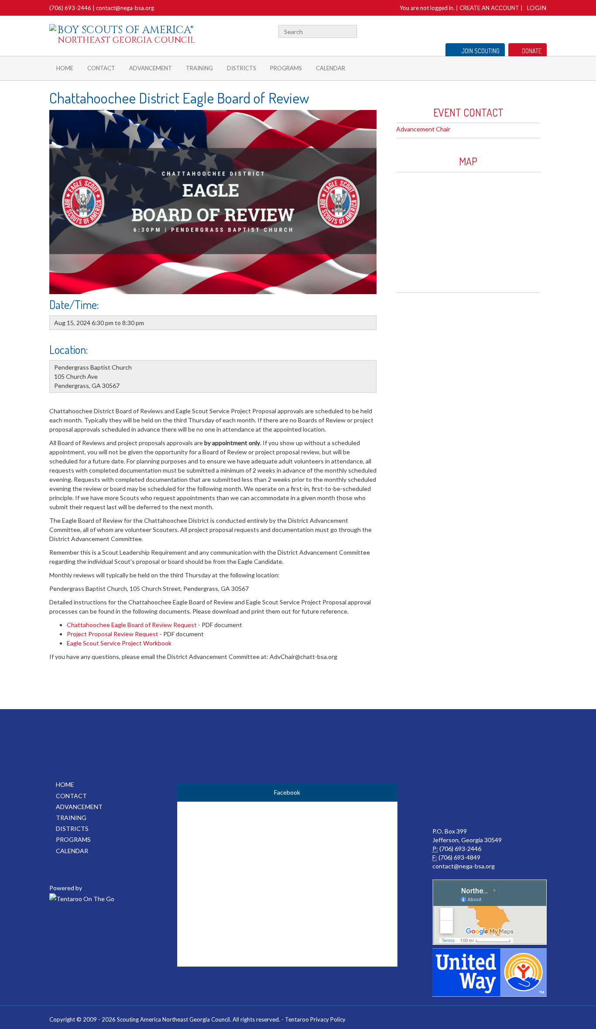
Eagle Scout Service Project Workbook (119, 643)
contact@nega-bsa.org (125, 7)
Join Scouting (481, 51)
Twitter (543, 30)
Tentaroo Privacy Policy (315, 1019)
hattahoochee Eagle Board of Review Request (134, 624)
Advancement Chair (423, 129)
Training (199, 68)
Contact (101, 68)
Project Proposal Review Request (112, 634)
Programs (286, 68)
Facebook (532, 30)
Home (64, 68)
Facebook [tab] (287, 792)
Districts (241, 68)
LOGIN (536, 7)
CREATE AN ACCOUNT (489, 7)
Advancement (150, 68)
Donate (531, 51)
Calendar (330, 68)
